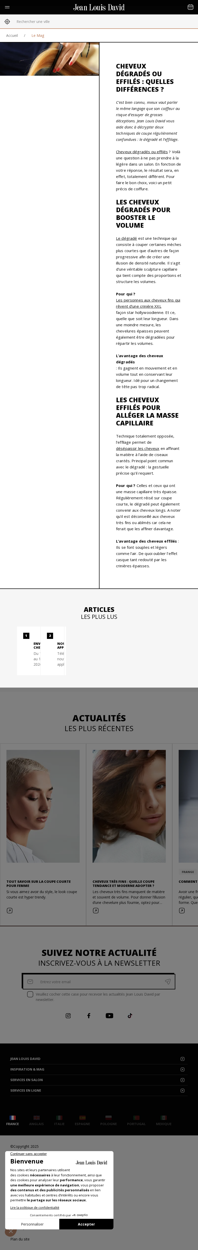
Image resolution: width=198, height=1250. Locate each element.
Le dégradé (126, 238)
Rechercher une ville (33, 21)
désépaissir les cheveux (137, 448)
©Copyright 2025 (24, 1146)
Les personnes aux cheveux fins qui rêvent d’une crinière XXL (148, 303)
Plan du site (20, 1239)
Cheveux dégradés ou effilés (142, 151)
